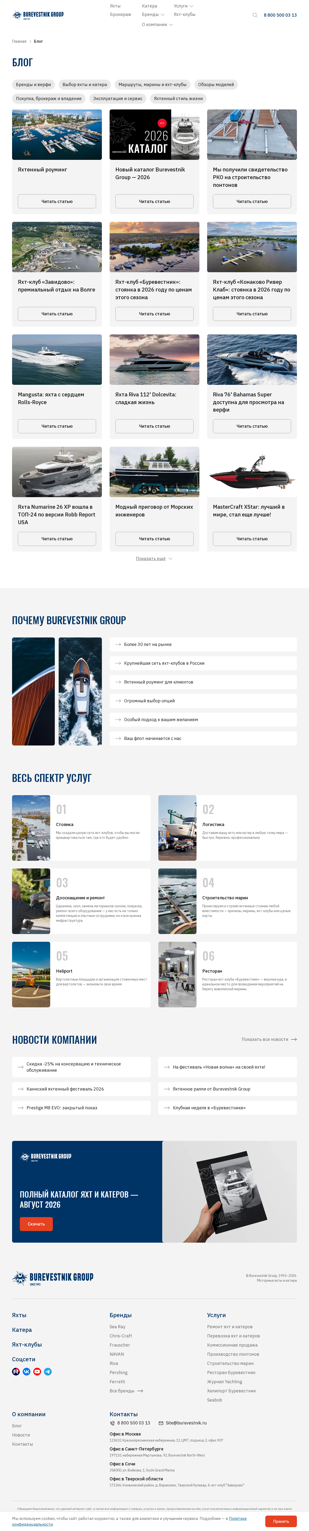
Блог (17, 1426)
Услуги (181, 6)
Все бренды (122, 1391)
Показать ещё (151, 558)
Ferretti (117, 1381)
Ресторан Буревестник (231, 1372)
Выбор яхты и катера (85, 84)
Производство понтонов (233, 1354)
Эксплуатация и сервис (117, 98)
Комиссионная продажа (232, 1345)
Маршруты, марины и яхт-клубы (153, 84)
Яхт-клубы (185, 14)
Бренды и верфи (33, 84)
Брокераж (120, 14)
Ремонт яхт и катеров (230, 1326)
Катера (149, 6)
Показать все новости (265, 1039)
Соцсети (23, 1359)
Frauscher (120, 1345)
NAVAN (117, 1354)
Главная (19, 41)
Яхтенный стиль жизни (178, 98)
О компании (154, 24)
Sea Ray (117, 1326)
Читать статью (57, 201)
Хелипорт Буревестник (231, 1391)
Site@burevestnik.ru (186, 1423)
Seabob (214, 1400)
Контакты (22, 1444)
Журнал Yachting (224, 1381)
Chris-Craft (121, 1336)
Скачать (36, 1224)
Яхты (115, 6)
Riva (114, 1363)
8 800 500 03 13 (133, 1423)
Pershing (118, 1372)
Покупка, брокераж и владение (49, 98)
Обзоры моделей (216, 84)
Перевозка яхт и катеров (233, 1336)
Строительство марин (230, 1363)
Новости (21, 1435)
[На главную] (37, 15)
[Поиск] (255, 15)
